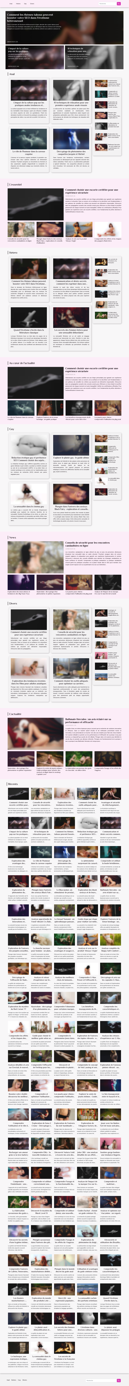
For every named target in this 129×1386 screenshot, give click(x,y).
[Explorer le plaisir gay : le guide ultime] (71, 445)
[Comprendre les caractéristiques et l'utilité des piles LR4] (110, 1260)
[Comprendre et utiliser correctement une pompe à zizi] (41, 1173)
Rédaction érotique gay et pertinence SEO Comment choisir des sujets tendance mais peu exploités (28, 460)
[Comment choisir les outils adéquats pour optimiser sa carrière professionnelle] (71, 668)
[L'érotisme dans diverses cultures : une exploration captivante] (87, 1318)
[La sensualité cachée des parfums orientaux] (101, 676)
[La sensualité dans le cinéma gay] (29, 494)
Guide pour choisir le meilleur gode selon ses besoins (42, 1038)
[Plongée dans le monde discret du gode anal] (64, 1260)
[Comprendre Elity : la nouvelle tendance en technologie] (101, 459)
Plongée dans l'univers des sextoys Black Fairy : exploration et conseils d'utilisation (114, 117)
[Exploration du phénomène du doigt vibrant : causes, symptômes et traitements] (87, 1231)
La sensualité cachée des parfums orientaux (113, 675)
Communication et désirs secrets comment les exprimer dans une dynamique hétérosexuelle (71, 284)
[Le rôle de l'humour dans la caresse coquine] (29, 139)
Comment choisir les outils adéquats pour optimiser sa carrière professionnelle (71, 683)
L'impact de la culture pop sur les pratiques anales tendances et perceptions (29, 105)
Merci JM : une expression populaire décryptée (64, 1301)
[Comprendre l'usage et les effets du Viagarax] (108, 759)
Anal (10, 4)
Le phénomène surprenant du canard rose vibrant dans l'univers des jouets (114, 84)
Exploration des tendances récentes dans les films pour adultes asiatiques (28, 682)
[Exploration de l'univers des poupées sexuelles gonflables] (18, 939)
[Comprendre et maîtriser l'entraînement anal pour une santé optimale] (110, 1173)
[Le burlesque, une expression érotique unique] (18, 1348)
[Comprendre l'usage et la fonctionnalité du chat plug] (64, 1173)
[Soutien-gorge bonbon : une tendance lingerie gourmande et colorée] (101, 655)
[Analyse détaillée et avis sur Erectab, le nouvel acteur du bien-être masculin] (18, 1056)
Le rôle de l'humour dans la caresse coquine (29, 152)
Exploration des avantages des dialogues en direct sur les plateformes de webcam (114, 624)
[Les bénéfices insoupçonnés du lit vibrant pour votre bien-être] (79, 408)
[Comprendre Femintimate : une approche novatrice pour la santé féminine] (18, 1173)
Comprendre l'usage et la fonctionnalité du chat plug (64, 1184)
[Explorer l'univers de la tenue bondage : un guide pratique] (50, 408)
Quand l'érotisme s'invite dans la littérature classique (29, 331)
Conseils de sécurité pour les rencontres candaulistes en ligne (71, 633)
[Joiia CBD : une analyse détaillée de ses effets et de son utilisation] (87, 1143)
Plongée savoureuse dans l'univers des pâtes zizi (41, 1242)
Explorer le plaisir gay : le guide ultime (71, 457)
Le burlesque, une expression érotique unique (18, 1359)
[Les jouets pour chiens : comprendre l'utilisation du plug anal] (108, 408)
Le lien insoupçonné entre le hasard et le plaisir (110, 1096)
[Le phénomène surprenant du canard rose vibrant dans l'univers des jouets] (101, 83)
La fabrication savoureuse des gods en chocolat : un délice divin (114, 315)
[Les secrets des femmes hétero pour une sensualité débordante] (71, 317)
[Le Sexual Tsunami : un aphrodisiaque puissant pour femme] (64, 910)
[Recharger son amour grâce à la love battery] (18, 1143)
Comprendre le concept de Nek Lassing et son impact (113, 644)
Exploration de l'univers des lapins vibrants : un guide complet (87, 1038)
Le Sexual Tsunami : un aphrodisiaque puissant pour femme (64, 921)
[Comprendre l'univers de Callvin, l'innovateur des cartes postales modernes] (18, 1260)
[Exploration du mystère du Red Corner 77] (18, 998)
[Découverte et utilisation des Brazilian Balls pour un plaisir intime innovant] (101, 666)
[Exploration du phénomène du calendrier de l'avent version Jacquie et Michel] (101, 104)
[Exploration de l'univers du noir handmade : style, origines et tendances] (101, 304)
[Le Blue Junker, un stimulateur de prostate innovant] (101, 126)
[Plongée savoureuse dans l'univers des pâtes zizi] (41, 1231)
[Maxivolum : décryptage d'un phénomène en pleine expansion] (50, 582)
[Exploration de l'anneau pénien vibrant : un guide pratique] (110, 1056)
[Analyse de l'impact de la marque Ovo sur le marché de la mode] (108, 582)
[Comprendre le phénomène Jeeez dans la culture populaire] (64, 1027)
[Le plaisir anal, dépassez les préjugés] (110, 1318)
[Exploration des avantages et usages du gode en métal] (64, 939)
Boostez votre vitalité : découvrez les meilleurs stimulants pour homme (18, 1096)
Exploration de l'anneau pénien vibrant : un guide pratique (110, 1067)
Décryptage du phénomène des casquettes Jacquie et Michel (71, 152)
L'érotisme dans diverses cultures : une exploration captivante (87, 1330)
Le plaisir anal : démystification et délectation (41, 1330)
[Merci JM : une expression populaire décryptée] (64, 1289)
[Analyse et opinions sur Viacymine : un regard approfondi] (110, 1202)
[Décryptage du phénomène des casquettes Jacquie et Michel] (71, 139)
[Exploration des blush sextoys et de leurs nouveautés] (101, 136)
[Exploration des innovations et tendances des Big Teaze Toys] (21, 582)
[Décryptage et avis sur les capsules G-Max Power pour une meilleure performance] (110, 969)
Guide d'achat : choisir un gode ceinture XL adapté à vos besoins (87, 1213)
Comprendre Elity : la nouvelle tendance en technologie (114, 459)
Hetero (18, 4)
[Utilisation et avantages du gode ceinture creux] (87, 1260)
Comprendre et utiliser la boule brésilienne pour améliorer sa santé (113, 94)
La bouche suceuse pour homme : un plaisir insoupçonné (41, 951)
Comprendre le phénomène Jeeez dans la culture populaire (64, 1038)
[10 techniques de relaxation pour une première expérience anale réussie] (94, 57)
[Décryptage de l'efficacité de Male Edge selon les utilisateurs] (18, 969)
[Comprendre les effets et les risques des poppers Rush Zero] (108, 229)
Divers (32, 4)
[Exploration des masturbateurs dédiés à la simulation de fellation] (101, 470)
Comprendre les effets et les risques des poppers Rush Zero (18, 1038)
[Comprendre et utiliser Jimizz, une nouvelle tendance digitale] (64, 1202)
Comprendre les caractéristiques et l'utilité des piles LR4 (111, 1271)
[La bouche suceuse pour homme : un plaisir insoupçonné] (41, 939)
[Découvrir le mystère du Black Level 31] (41, 1202)
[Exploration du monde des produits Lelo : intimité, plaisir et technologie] (41, 1289)
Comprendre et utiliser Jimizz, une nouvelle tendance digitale (64, 1213)
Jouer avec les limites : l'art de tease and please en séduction (110, 1126)
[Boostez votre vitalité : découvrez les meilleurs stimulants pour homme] (18, 1085)
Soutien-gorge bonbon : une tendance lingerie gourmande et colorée (113, 656)
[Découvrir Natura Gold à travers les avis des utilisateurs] (64, 1143)
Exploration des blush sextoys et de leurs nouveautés (114, 135)
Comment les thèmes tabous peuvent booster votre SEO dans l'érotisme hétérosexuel (30, 17)
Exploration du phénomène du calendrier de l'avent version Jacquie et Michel (113, 105)
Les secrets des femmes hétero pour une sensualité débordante (71, 331)
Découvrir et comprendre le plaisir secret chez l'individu (64, 1067)
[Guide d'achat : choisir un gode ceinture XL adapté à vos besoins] (87, 1202)
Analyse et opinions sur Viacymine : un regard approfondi (110, 1213)
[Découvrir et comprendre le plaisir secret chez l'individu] (64, 1056)
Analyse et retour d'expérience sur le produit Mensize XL (114, 282)
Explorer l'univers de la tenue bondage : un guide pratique (110, 921)
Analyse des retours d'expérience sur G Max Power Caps (114, 292)
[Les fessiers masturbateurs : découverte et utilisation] (18, 1289)
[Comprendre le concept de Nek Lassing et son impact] (101, 644)
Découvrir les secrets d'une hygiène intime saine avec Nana (18, 1242)
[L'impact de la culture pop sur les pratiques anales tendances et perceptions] (35, 57)
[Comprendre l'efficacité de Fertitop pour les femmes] (101, 449)
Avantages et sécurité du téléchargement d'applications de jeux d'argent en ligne (113, 614)
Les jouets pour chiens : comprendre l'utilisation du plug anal (64, 1096)
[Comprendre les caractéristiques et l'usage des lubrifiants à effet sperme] (110, 998)
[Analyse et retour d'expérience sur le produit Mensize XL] (101, 283)
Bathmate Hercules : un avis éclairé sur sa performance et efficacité (114, 147)
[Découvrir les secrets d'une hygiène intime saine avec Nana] (18, 1231)
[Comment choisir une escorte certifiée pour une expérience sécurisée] (36, 204)
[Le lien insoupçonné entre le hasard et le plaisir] (110, 1085)
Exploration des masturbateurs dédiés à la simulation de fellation (113, 471)
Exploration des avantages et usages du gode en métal (64, 951)
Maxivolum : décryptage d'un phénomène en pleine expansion (41, 1009)
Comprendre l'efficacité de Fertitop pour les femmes (113, 449)
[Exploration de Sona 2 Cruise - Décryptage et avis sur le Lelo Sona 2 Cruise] (41, 1114)
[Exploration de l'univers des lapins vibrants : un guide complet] (87, 1027)
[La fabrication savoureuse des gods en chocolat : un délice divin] (101, 315)
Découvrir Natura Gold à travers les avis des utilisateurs (64, 1155)
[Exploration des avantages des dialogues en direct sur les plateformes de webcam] (101, 623)
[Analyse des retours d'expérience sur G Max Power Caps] (101, 294)
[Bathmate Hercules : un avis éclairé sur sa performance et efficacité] (101, 147)
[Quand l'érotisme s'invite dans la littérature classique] (29, 317)
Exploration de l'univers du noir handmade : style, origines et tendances (113, 305)
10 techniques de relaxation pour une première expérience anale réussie (71, 104)
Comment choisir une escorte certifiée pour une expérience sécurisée (29, 633)
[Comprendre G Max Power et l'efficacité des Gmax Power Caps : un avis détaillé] (87, 969)
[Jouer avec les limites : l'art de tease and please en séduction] (110, 1114)
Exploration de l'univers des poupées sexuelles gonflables (18, 951)
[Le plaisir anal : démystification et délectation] (41, 1318)
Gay (25, 4)
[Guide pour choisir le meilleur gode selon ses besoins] (41, 1027)
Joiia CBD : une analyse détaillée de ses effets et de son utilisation (87, 1155)
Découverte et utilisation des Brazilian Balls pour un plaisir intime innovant (114, 667)
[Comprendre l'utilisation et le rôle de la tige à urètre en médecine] (18, 1114)
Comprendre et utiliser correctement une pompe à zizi (41, 1184)
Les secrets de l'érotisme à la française (112, 260)
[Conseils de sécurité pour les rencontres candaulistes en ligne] (21, 229)
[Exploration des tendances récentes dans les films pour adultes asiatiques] (29, 668)
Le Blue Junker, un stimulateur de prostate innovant (113, 125)
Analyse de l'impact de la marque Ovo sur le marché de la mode (87, 1184)
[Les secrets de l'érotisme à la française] (101, 262)
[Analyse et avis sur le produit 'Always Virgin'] (79, 229)
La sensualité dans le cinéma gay (29, 506)
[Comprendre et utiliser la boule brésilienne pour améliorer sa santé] (101, 94)
